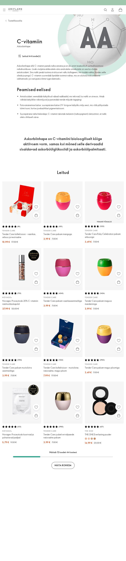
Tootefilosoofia (15, 20)
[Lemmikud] (36, 206)
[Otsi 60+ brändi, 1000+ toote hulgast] (105, 10)
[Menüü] (4, 10)
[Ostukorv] (120, 10)
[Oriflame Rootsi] (15, 9)
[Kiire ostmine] (36, 215)
